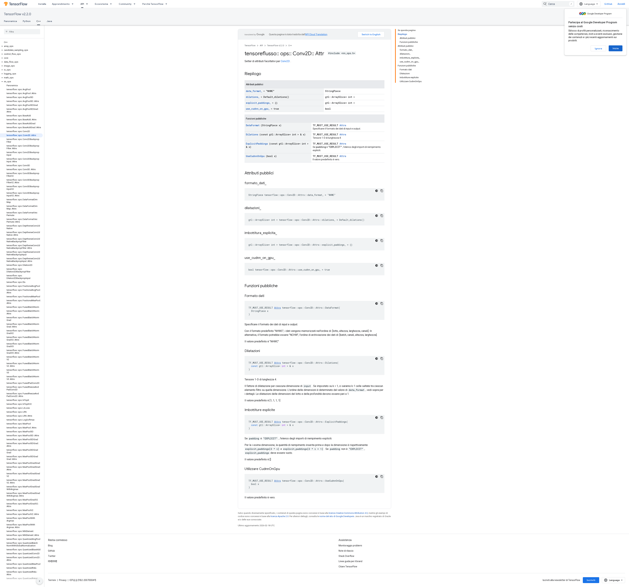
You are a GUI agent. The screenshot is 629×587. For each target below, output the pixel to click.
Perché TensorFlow (152, 3)
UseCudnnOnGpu (255, 156)
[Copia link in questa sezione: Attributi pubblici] (278, 173)
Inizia (616, 48)
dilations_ (252, 96)
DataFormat (252, 125)
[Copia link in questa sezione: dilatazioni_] (265, 208)
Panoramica (10, 21)
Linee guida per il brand (350, 561)
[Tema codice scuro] (376, 190)
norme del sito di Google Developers (336, 516)
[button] (21, 46)
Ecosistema (101, 3)
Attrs (343, 125)
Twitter (52, 556)
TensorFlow (250, 45)
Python (26, 21)
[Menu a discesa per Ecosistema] (112, 4)
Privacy (63, 580)
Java (49, 21)
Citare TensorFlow (348, 566)
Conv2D (285, 61)
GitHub (608, 3)
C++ (38, 21)
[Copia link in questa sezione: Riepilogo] (265, 74)
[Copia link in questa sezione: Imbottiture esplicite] (279, 410)
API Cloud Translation (316, 34)
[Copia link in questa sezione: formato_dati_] (270, 183)
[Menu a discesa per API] (88, 4)
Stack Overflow (346, 556)
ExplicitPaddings (257, 143)
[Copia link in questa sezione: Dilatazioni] (264, 351)
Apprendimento (61, 3)
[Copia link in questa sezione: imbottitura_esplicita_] (281, 233)
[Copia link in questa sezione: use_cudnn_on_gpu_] (279, 258)
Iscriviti (591, 580)
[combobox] (558, 4)
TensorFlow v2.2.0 (17, 14)
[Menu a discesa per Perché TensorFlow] (167, 4)
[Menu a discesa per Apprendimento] (73, 4)
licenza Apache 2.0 (279, 516)
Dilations (252, 134)
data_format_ (254, 91)
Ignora (598, 48)
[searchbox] (22, 31)
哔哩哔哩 (52, 561)
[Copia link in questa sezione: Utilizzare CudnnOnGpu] (284, 469)
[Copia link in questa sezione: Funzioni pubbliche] (282, 286)
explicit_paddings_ (258, 102)
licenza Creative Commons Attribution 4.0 (348, 513)
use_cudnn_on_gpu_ (258, 108)
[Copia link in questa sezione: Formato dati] (268, 296)
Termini (52, 580)
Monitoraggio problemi (350, 545)
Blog (50, 545)
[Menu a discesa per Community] (135, 4)
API (82, 3)
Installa (42, 3)
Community (125, 3)
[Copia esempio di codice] (381, 190)
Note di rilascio (346, 550)
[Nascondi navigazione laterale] (39, 581)
